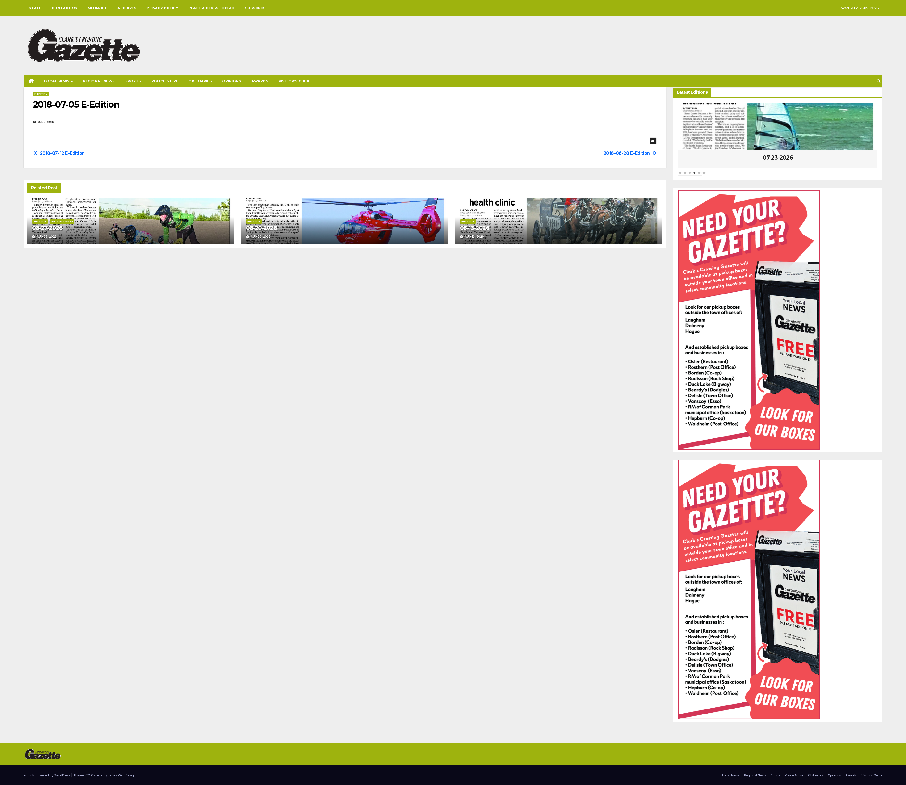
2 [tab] (685, 175)
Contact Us (64, 8)
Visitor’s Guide (294, 81)
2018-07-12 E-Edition (62, 153)
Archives (126, 8)
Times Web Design (122, 775)
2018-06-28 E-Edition (627, 153)
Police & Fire (164, 81)
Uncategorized (62, 221)
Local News (57, 81)
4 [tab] (694, 175)
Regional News (99, 81)
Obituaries (200, 81)
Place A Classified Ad (212, 8)
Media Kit (97, 8)
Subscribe (256, 8)
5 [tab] (699, 175)
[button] (879, 81)
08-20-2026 (261, 227)
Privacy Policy (162, 8)
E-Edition (40, 94)
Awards (260, 81)
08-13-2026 (474, 227)
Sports (133, 81)
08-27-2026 (47, 227)
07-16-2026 (779, 157)
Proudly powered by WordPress (47, 775)
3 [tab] (690, 175)
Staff (35, 8)
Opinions (231, 81)
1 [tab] (680, 175)
